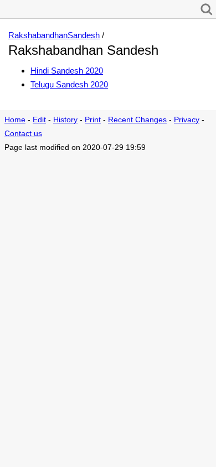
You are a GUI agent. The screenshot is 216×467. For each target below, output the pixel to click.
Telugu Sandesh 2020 (69, 84)
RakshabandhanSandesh (54, 35)
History (65, 120)
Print (93, 120)
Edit (39, 120)
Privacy (186, 120)
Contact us (23, 133)
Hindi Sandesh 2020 (66, 70)
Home (14, 120)
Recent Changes (137, 120)
